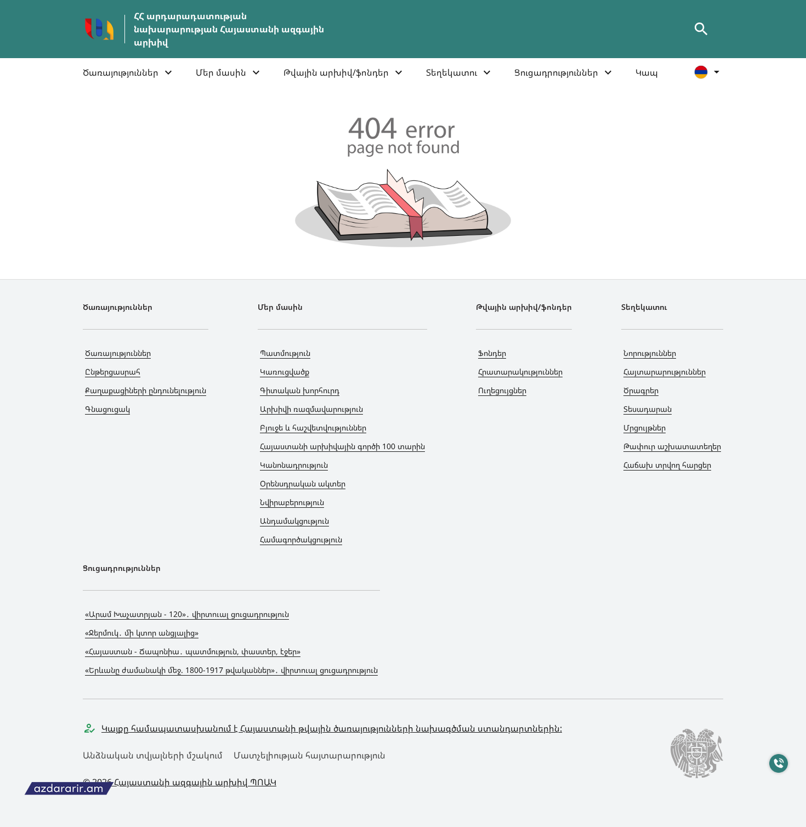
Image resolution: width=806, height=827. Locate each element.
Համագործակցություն (301, 539)
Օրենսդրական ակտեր (302, 483)
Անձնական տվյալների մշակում (153, 755)
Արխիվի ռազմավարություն (311, 409)
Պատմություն (285, 353)
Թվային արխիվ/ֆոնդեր (336, 72)
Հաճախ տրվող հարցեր (667, 465)
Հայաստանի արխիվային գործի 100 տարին (342, 446)
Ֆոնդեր (492, 353)
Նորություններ (649, 353)
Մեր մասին (221, 72)
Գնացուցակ (107, 409)
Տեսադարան (647, 409)
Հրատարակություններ (520, 371)
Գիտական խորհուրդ (299, 390)
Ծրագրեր (641, 390)
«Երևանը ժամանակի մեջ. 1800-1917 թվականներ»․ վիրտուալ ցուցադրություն (231, 670)
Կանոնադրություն (294, 465)
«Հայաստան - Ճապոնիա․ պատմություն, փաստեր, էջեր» (192, 651)
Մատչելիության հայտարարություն (309, 755)
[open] (701, 29)
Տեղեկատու (451, 72)
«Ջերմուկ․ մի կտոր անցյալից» (141, 632)
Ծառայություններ (120, 72)
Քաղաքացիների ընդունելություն (145, 390)
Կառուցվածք (284, 371)
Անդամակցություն (294, 521)
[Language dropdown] (708, 72)
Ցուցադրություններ (556, 72)
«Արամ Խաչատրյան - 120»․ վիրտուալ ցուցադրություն (187, 614)
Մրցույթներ (644, 427)
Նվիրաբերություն (292, 502)
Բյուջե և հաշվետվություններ (313, 427)
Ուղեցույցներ (502, 390)
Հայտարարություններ (664, 371)
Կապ (646, 72)
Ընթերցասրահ (112, 371)
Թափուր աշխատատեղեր (672, 446)
